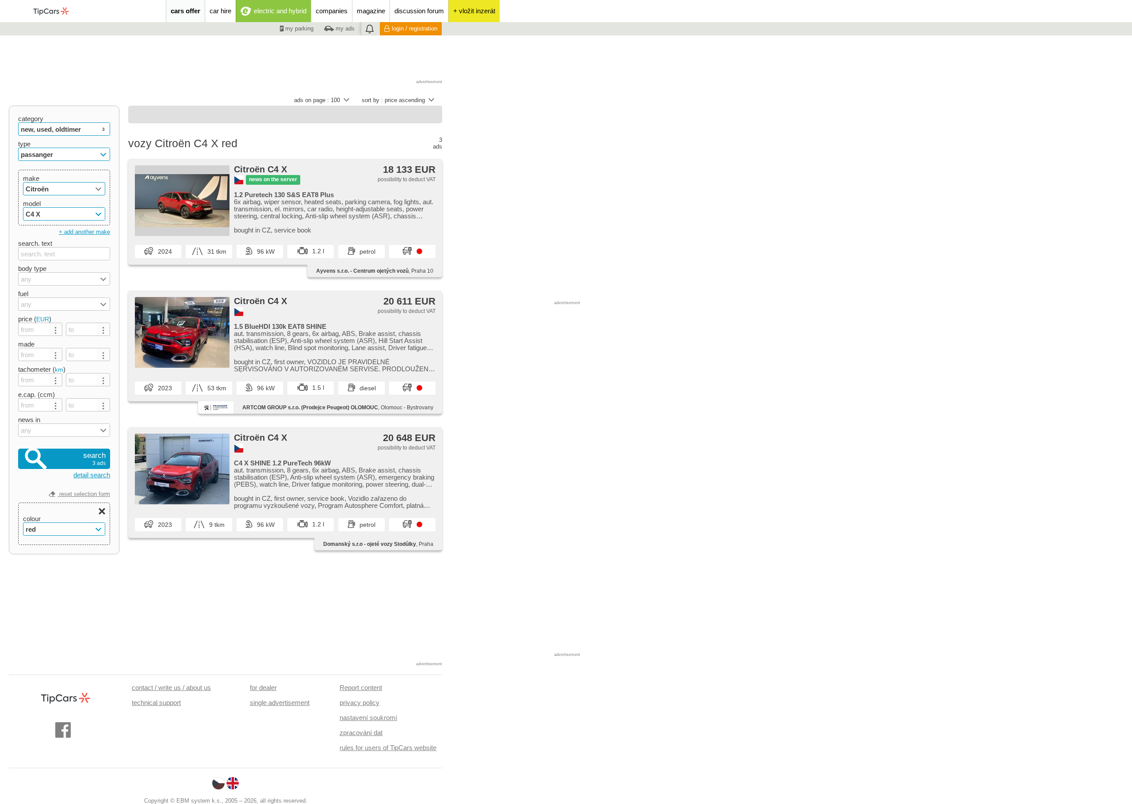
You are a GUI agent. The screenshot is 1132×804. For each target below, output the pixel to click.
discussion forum (419, 11)
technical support (156, 702)
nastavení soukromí (368, 717)
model (32, 203)
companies (332, 11)
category (30, 118)
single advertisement (280, 702)
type (24, 144)
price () (34, 319)
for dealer (263, 687)
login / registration (414, 28)
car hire (220, 11)
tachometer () (41, 369)
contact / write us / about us (171, 687)
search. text (35, 243)
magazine (371, 11)
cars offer (185, 11)
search (94, 458)
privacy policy (359, 702)
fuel (23, 293)
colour (32, 518)
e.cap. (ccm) (36, 394)
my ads (344, 28)
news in (29, 419)
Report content (361, 687)
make (31, 178)
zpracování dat (361, 732)
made (26, 344)
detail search (91, 475)
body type (32, 268)
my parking (298, 28)
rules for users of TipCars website (388, 747)
